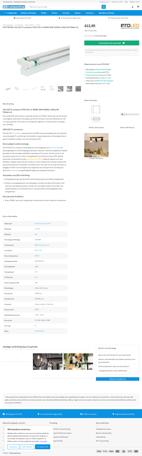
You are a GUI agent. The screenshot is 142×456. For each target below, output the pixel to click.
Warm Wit (38, 250)
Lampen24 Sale (57, 441)
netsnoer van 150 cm (35, 159)
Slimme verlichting (28, 13)
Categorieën (12, 13)
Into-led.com (111, 50)
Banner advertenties (103, 433)
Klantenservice (104, 2)
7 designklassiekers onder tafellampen (113, 371)
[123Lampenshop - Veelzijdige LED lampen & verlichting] (14, 7)
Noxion (77, 13)
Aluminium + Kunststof (43, 223)
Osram (54, 13)
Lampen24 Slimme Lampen (61, 433)
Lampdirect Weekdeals (59, 437)
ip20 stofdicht (29, 25)
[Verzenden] (104, 7)
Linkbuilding (100, 437)
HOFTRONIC (39, 331)
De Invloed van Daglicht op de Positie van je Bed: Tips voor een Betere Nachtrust (17, 356)
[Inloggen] (132, 6)
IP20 (36, 277)
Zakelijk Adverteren (103, 429)
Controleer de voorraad (110, 43)
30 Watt (37, 229)
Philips (43, 13)
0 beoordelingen (100, 36)
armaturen (14, 170)
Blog (126, 2)
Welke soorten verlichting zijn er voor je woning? (78, 373)
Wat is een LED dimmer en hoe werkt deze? (114, 355)
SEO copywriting (102, 441)
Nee (36, 234)
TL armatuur (17, 133)
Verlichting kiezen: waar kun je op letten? (113, 366)
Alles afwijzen (27, 447)
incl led (38, 25)
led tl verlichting (8, 25)
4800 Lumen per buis (42, 245)
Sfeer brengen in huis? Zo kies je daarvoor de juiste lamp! (47, 373)
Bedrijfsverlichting (106, 13)
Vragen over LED (117, 2)
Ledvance (90, 13)
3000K (37, 256)
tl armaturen (19, 25)
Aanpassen (13, 447)
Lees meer (43, 441)
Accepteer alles (42, 447)
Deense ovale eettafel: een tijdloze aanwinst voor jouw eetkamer (116, 360)
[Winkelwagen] (138, 6)
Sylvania (66, 13)
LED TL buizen (54, 147)
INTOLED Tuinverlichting (60, 429)
